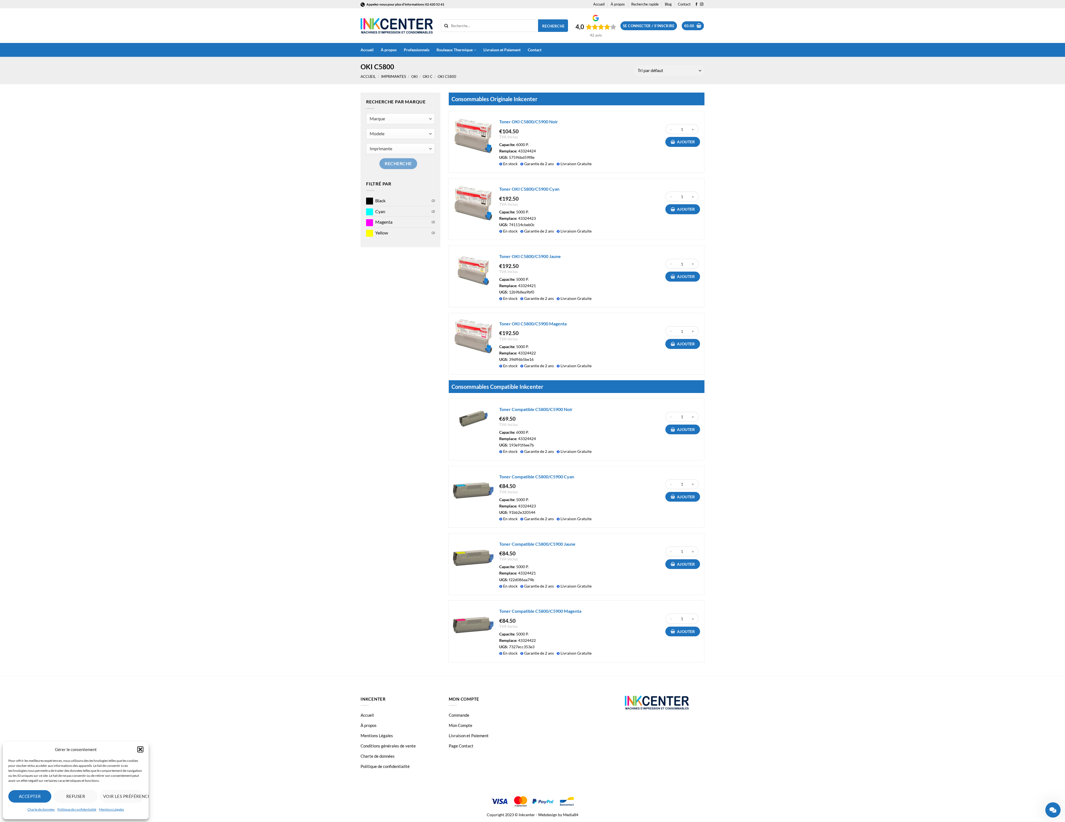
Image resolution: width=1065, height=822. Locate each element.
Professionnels (416, 49)
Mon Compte (460, 725)
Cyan (380, 211)
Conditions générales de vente (388, 745)
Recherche (553, 26)
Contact (684, 4)
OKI (414, 76)
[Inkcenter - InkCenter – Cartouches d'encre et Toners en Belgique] (397, 25)
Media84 (570, 814)
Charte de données (41, 809)
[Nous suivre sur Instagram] (701, 4)
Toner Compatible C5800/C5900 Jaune (537, 544)
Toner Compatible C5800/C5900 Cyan (536, 476)
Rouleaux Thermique (455, 49)
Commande (459, 715)
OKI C (427, 76)
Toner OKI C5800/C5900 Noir (528, 121)
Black (380, 200)
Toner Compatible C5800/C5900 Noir (536, 409)
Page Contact (461, 745)
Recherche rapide (645, 4)
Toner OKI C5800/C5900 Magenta (533, 323)
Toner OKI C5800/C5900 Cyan (529, 189)
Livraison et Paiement (502, 49)
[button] (140, 749)
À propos (618, 4)
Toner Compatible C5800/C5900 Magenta (540, 611)
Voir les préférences (123, 796)
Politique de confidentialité (76, 809)
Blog (668, 4)
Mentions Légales (111, 809)
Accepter (30, 796)
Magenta (383, 221)
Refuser (75, 796)
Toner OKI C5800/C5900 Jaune (530, 256)
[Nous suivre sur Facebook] (696, 4)
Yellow (381, 232)
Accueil (599, 4)
